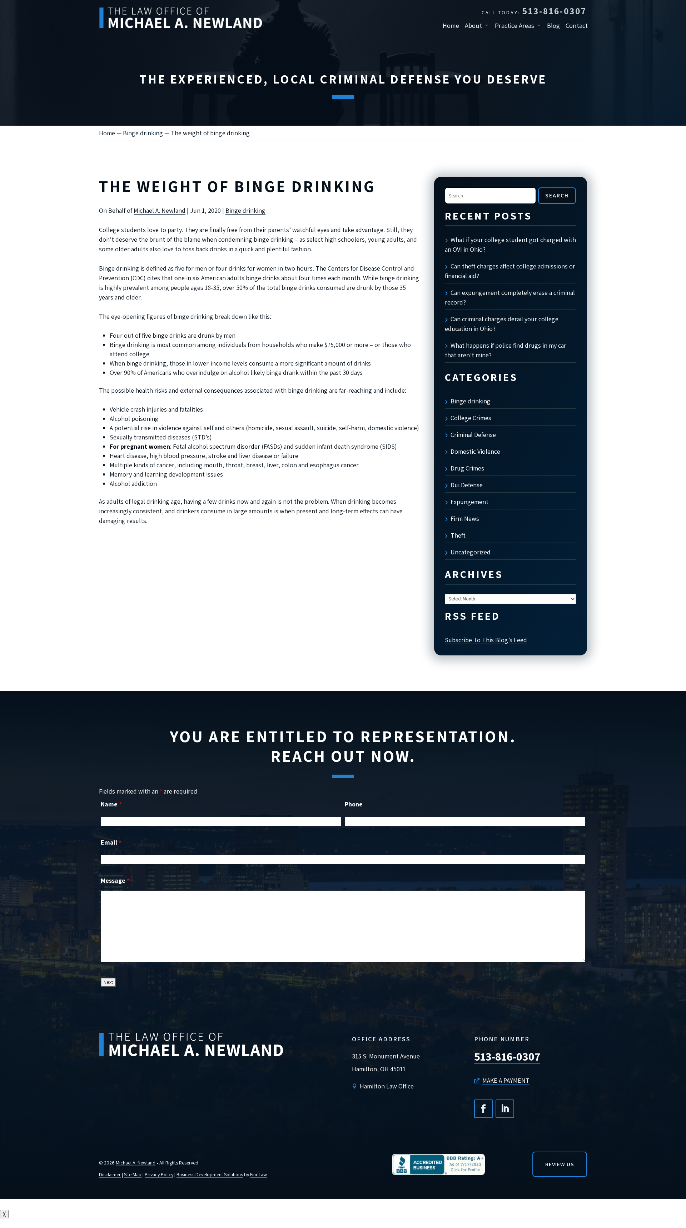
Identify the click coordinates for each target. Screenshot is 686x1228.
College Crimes (471, 418)
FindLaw (258, 1174)
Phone (354, 804)
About (473, 25)
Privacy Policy (159, 1174)
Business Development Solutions (210, 1174)
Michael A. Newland (159, 210)
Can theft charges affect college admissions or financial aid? (510, 271)
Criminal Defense (473, 435)
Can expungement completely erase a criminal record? (510, 297)
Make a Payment (506, 1080)
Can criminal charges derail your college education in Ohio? (501, 324)
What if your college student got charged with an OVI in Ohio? (510, 244)
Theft (458, 535)
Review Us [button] (559, 1164)
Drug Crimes (467, 468)
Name (111, 804)
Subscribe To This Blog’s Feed (486, 640)
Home (451, 25)
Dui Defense (467, 485)
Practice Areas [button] (514, 25)
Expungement (469, 502)
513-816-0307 (554, 11)
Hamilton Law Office (387, 1086)
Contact (577, 25)
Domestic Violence (475, 451)
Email (111, 842)
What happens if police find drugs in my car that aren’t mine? (505, 350)
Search (557, 195)
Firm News (465, 518)
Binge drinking (245, 210)
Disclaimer (110, 1174)
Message (115, 880)
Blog (553, 25)
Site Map (132, 1174)
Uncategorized (471, 552)
